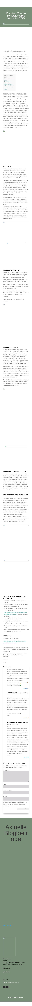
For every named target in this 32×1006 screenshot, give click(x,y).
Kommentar (6, 770)
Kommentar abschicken (23, 808)
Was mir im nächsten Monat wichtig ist (8, 88)
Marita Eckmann (12, 693)
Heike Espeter (10, 859)
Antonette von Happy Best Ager (16, 722)
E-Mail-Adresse (7, 790)
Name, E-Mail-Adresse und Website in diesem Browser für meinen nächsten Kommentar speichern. (15, 804)
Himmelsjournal (8, 888)
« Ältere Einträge (7, 925)
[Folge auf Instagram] (7, 987)
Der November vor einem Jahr (8, 85)
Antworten (26, 688)
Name (5, 784)
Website (5, 796)
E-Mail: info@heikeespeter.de (11, 982)
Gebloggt (5, 89)
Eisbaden (5, 80)
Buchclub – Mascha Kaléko (8, 84)
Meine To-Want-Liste (7, 81)
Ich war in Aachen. (7, 83)
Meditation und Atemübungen (9, 79)
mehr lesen (7, 870)
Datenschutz (6, 972)
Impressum (6, 971)
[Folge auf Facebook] (4, 987)
